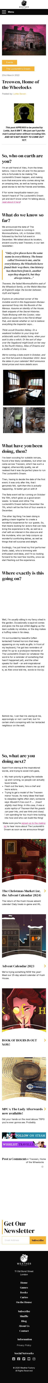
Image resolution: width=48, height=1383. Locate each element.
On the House (24, 1302)
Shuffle (24, 1316)
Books (24, 1292)
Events (9, 62)
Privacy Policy (24, 1345)
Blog (24, 1321)
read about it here (11, 202)
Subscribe (38, 1240)
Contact (24, 1331)
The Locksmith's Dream (18, 68)
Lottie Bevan (19, 93)
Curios (24, 1297)
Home (24, 1282)
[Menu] (4, 12)
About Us (24, 1326)
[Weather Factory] (24, 4)
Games (24, 1287)
